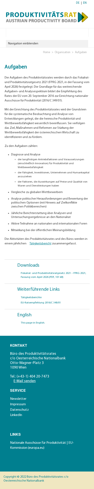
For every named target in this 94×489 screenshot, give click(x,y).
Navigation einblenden (23, 43)
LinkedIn (16, 415)
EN (85, 3)
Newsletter (18, 399)
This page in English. (33, 323)
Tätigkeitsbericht (40, 243)
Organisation (62, 52)
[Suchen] (84, 32)
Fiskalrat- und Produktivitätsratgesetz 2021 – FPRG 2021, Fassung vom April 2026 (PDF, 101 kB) (53, 275)
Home (46, 52)
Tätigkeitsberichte (31, 297)
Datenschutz (19, 410)
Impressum (18, 404)
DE (78, 3)
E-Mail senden (25, 381)
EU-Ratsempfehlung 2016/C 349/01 (41, 302)
